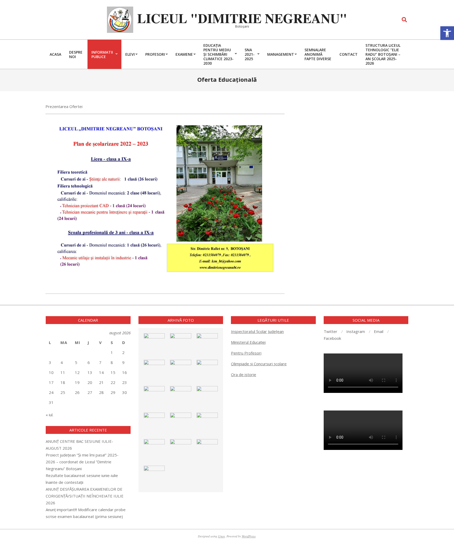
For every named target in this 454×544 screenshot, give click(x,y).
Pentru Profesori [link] (246, 353)
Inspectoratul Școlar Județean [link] (257, 331)
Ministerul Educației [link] (248, 342)
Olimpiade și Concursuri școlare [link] (259, 363)
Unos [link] (221, 536)
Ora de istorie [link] (243, 374)
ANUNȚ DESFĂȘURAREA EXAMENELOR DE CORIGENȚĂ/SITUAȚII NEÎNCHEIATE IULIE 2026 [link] (84, 495)
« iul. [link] (49, 414)
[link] (447, 33)
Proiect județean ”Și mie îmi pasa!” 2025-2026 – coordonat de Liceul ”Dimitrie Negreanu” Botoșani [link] (82, 461)
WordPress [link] (249, 536)
